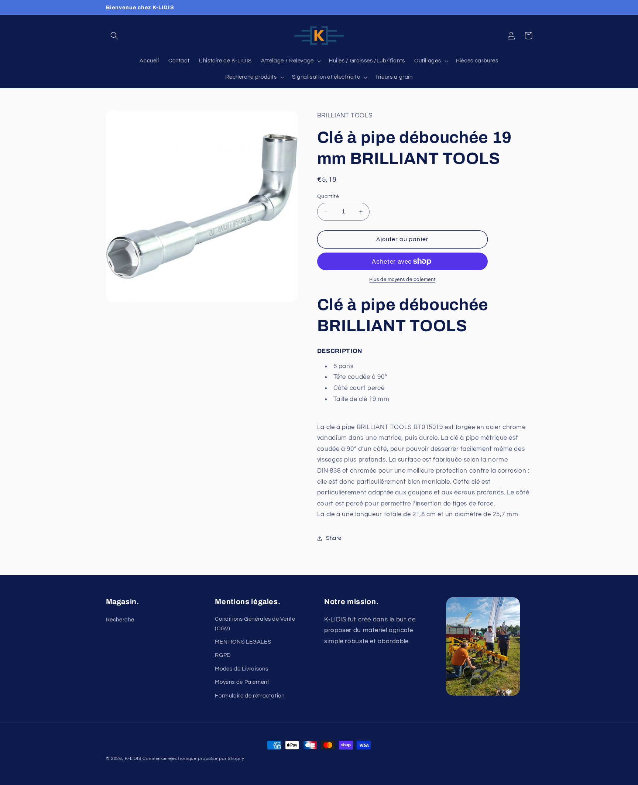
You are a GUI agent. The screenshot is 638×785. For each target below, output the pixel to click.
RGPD (223, 655)
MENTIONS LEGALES (243, 642)
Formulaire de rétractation (249, 696)
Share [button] (334, 538)
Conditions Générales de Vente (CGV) (255, 623)
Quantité (328, 196)
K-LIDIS (133, 759)
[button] (114, 35)
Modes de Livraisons (241, 669)
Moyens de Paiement (242, 682)
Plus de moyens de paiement (402, 279)
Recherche (120, 620)
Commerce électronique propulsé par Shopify (193, 759)
